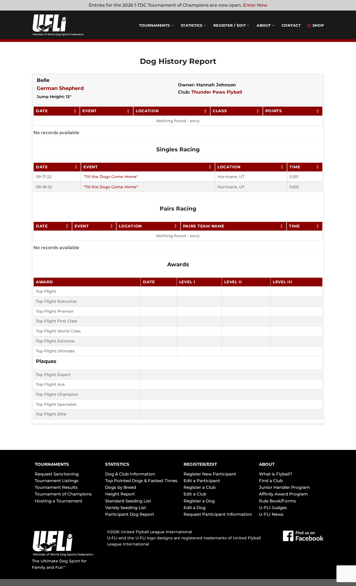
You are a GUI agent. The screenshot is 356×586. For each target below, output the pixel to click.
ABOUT (267, 464)
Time (295, 166)
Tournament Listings (56, 480)
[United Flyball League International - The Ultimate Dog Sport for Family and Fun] (65, 24)
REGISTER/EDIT (200, 464)
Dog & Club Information (130, 474)
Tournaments (154, 25)
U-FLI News (271, 514)
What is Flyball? (275, 474)
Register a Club (200, 487)
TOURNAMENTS (52, 464)
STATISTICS (117, 464)
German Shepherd (60, 88)
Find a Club (271, 480)
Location (147, 110)
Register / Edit (229, 25)
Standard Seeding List (128, 501)
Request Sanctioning (57, 474)
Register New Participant (210, 474)
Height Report (120, 494)
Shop (318, 25)
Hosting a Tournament (58, 501)
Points (273, 110)
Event (89, 110)
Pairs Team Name (203, 226)
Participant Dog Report (129, 514)
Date (42, 110)
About (264, 25)
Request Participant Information (218, 514)
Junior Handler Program (284, 487)
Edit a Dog (195, 507)
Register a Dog (199, 501)
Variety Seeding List (125, 507)
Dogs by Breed (120, 487)
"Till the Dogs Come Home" (110, 176)
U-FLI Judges (273, 507)
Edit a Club (195, 494)
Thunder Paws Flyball (216, 92)
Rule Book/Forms (277, 501)
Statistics (191, 25)
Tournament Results (56, 487)
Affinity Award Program (283, 494)
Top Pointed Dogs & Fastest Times (141, 480)
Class (220, 110)
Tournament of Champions (63, 494)
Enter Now (255, 5)
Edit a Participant (202, 480)
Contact (291, 25)
